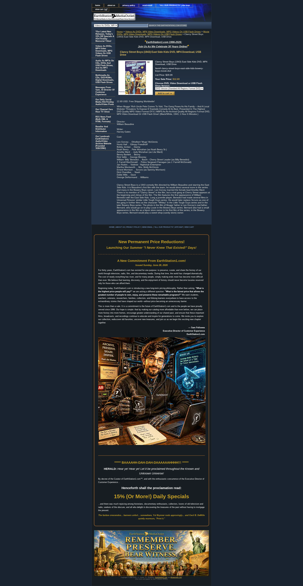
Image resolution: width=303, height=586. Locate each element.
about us (111, 5)
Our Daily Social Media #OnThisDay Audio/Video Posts (104, 101)
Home (120, 31)
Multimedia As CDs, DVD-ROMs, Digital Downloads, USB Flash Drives (104, 78)
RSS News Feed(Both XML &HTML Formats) (103, 119)
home (97, 5)
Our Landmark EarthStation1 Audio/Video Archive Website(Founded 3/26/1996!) (103, 142)
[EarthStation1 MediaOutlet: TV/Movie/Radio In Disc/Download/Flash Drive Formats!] (131, 17)
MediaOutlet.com (176, 577)
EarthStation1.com (161, 577)
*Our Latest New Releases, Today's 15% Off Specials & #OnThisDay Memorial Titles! (104, 36)
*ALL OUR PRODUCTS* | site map (174, 5)
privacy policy (128, 5)
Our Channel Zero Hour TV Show (104, 110)
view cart (99, 9)
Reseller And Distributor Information (101, 129)
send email (147, 5)
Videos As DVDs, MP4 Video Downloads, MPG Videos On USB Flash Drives (163, 31)
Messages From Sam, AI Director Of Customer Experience (104, 91)
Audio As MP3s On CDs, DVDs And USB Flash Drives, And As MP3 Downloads (104, 65)
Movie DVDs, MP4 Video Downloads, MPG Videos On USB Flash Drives (163, 32)
